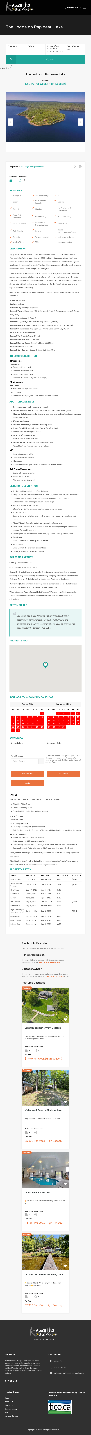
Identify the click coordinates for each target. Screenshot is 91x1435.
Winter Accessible (65, 242)
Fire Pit (16, 209)
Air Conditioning (41, 196)
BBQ (59, 196)
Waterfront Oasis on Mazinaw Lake (43, 1110)
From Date (12, 46)
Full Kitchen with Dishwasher (64, 209)
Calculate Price (28, 774)
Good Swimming (64, 216)
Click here (26, 948)
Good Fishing (40, 216)
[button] (48, 668)
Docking (61, 202)
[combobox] (75, 49)
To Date (31, 46)
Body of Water (73, 46)
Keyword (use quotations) (53, 47)
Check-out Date (54, 743)
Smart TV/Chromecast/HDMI (67, 231)
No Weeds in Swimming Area (41, 223)
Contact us (9, 1405)
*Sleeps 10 (17, 196)
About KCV (9, 1402)
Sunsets (16, 237)
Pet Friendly (18, 231)
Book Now (63, 774)
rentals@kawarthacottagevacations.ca (41, 865)
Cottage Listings (11, 1409)
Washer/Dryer (18, 242)
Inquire (27, 783)
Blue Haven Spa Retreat (37, 1192)
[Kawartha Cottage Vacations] (19, 12)
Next (80, 122)
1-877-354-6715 (74, 7)
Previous (10, 122)
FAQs (7, 1413)
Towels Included (41, 237)
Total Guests (17, 756)
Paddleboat (62, 224)
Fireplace (39, 209)
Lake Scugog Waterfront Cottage (43, 1027)
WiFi (37, 242)
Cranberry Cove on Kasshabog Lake (44, 1274)
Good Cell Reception (17, 216)
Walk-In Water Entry (66, 237)
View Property (45, 1016)
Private (38, 231)
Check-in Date (17, 743)
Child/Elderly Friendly (40, 202)
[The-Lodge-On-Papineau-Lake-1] (45, 117)
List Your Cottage (11, 1416)
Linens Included (19, 224)
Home (7, 1398)
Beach (15, 202)
